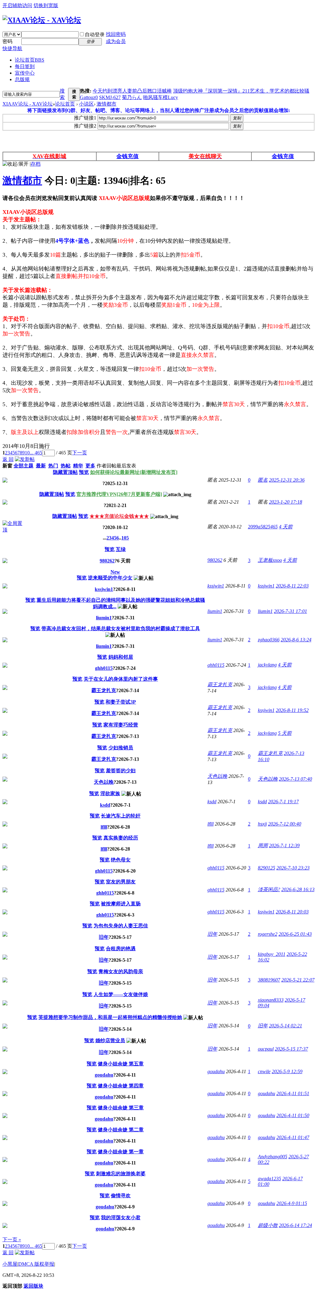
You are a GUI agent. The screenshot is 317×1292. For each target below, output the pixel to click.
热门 (53, 465)
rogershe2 (267, 934)
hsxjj (262, 823)
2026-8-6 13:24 (296, 639)
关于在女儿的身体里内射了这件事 (121, 679)
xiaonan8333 (271, 1000)
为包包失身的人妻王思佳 (120, 925)
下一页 (79, 452)
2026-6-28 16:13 (298, 889)
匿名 (263, 480)
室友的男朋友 (121, 881)
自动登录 (95, 34)
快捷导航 (12, 48)
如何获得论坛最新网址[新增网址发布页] (133, 472)
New (115, 571)
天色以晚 (104, 782)
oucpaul (266, 1048)
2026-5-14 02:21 (285, 1025)
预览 (84, 472)
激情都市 (106, 103)
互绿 (121, 549)
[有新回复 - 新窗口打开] (4, 561)
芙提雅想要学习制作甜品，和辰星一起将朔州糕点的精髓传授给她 (110, 1017)
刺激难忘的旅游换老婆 (120, 1173)
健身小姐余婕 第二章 (121, 1129)
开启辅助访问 (17, 5)
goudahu (104, 1074)
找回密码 (116, 34)
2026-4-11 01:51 (292, 1093)
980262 (107, 560)
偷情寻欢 (121, 1195)
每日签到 (25, 66)
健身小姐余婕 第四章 (121, 1085)
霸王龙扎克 (103, 690)
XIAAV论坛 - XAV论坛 (27, 103)
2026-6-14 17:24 (295, 1225)
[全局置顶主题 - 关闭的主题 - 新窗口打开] (4, 480)
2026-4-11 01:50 (292, 1115)
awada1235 (269, 1178)
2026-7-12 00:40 (284, 823)
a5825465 (268, 526)
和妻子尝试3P (121, 702)
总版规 (22, 79)
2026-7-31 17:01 (290, 611)
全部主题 (23, 465)
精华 (78, 465)
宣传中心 (25, 73)
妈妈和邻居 (120, 657)
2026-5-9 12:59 (287, 1071)
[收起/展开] (15, 164)
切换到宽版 (45, 5)
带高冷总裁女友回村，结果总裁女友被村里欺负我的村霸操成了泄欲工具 (120, 628)
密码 (7, 41)
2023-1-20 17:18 (285, 502)
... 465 (36, 452)
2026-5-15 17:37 (291, 1048)
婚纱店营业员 (110, 1040)
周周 (263, 845)
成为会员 (116, 41)
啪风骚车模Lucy (160, 97)
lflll (104, 827)
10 (27, 452)
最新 (41, 465)
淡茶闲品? (269, 889)
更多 (90, 465)
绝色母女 (121, 859)
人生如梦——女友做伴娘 (120, 994)
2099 (253, 526)
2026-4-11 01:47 (292, 1137)
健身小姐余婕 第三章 (121, 1107)
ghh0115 (104, 668)
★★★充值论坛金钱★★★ (119, 516)
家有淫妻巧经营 (120, 724)
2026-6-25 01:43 (295, 934)
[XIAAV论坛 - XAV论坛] (41, 20)
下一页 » (11, 1239)
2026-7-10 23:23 (293, 867)
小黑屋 (9, 1264)
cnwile (264, 1071)
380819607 (269, 979)
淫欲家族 (110, 793)
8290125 (266, 867)
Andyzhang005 (272, 1156)
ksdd (105, 805)
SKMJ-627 (110, 97)
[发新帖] (25, 459)
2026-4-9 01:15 (291, 1203)
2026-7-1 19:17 (283, 801)
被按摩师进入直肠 (121, 903)
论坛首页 (29, 60)
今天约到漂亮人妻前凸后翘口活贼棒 (132, 90)
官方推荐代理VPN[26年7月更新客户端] (119, 494)
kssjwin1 (104, 589)
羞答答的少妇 (121, 770)
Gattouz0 (89, 97)
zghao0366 (269, 639)
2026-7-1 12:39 (284, 845)
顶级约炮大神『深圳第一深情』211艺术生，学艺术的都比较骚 (241, 90)
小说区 (86, 103)
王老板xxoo (270, 560)
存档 (36, 164)
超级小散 (268, 1225)
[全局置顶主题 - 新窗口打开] (12, 529)
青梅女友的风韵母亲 (120, 971)
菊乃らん (132, 97)
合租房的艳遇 (121, 948)
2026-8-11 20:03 (292, 911)
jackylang (267, 664)
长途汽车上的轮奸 (121, 815)
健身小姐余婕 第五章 (121, 1063)
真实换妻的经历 (120, 837)
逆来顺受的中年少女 (110, 577)
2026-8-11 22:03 (292, 585)
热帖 (66, 465)
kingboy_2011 (271, 954)
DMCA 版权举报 (36, 1264)
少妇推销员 (120, 747)
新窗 (7, 465)
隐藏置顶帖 (65, 472)
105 (125, 537)
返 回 (8, 459)
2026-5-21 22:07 (298, 979)
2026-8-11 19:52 (292, 710)
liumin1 (104, 617)
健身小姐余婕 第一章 (121, 1151)
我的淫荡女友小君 (121, 1217)
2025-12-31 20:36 (287, 480)
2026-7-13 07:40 (295, 779)
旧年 (104, 937)
